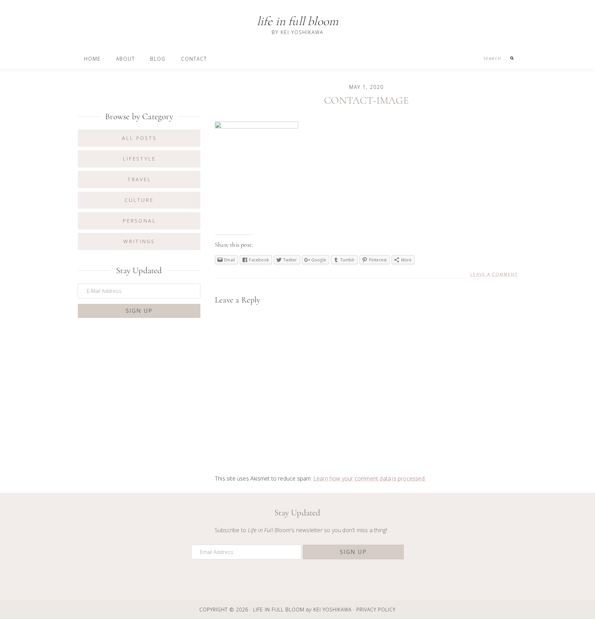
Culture (139, 200)
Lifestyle (139, 158)
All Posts (139, 138)
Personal (139, 220)
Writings (139, 241)
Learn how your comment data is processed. (369, 478)
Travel (139, 179)
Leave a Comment (494, 274)
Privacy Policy (376, 609)
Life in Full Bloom (297, 21)
